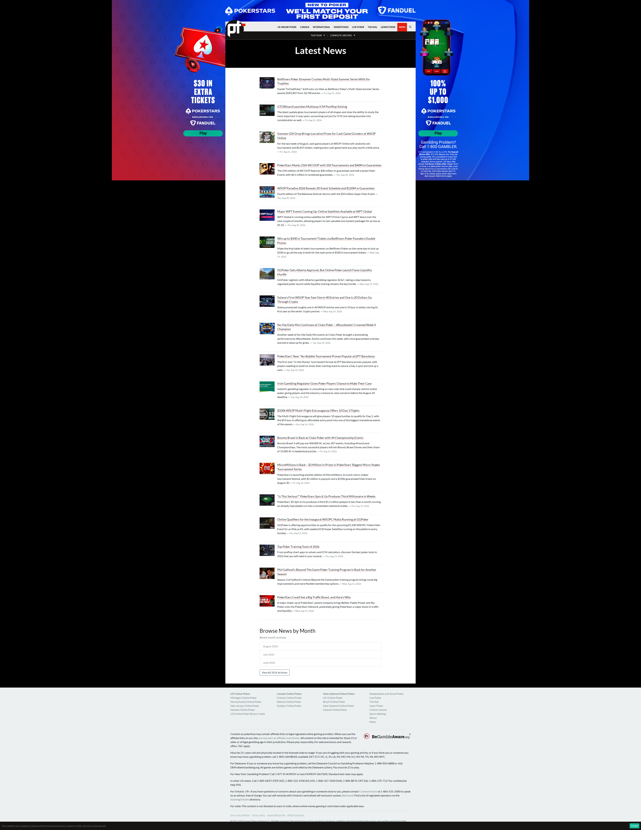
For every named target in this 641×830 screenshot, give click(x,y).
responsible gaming (276, 815)
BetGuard (347, 795)
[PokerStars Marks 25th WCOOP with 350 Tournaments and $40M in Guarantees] (268, 169)
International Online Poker (339, 693)
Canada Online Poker (289, 693)
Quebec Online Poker (289, 705)
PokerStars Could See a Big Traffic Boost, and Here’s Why (314, 597)
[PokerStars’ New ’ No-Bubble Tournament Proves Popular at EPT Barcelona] (268, 360)
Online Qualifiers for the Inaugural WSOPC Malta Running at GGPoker (322, 519)
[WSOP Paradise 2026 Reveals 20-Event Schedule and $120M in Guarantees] (268, 192)
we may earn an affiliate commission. (279, 737)
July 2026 (268, 654)
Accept (634, 825)
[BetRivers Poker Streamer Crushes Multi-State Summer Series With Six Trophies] (268, 83)
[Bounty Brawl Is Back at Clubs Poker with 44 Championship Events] (268, 441)
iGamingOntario (239, 799)
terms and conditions (240, 815)
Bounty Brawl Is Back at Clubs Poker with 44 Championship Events (320, 438)
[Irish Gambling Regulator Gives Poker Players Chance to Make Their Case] (268, 387)
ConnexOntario (368, 791)
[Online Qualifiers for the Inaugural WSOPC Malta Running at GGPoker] (268, 523)
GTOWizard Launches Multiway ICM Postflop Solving (312, 106)
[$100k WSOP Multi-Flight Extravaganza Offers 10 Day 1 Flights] (268, 414)
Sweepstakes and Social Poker (386, 693)
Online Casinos (378, 709)
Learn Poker (388, 27)
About (373, 717)
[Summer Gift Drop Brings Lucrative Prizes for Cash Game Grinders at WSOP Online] (268, 137)
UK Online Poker (333, 697)
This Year (316, 35)
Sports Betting (377, 713)
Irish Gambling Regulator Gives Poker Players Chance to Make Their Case (324, 383)
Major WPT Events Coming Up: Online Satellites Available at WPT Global (324, 211)
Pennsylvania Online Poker (245, 701)
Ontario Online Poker (289, 697)
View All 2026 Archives (274, 672)
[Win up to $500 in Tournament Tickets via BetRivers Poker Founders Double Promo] (268, 242)
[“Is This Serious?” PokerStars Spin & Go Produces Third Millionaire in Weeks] (268, 500)
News (402, 27)
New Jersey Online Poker (244, 705)
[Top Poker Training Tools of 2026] (268, 550)
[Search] (410, 27)
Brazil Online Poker (334, 701)
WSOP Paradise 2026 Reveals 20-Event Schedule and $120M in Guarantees (326, 188)
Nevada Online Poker (242, 709)
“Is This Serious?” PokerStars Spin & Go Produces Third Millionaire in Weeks (326, 496)
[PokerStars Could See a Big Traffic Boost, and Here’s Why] (268, 601)
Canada (304, 27)
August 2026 (270, 646)
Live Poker (358, 27)
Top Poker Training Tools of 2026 (298, 546)
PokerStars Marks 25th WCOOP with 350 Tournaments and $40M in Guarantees (329, 165)
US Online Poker (287, 27)
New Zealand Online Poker (338, 705)
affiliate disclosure (295, 815)
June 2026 (269, 662)
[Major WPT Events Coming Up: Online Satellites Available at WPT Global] (268, 215)
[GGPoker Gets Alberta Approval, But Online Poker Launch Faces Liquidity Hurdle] (268, 273)
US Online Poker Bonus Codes (247, 713)
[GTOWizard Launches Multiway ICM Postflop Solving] (268, 110)
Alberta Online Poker (289, 701)
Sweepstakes (341, 27)
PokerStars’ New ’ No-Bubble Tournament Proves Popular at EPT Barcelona (326, 356)
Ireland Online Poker (335, 709)
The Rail (372, 27)
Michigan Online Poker (243, 697)
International (321, 27)
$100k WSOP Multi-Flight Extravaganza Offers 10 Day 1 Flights (318, 410)
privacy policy (258, 815)
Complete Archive (341, 35)
